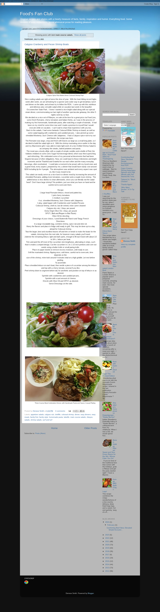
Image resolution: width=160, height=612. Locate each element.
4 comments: (60, 411)
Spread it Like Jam (114, 299)
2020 (107, 545)
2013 (107, 568)
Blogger (91, 593)
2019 (107, 548)
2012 (107, 571)
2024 (107, 522)
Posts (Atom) (40, 433)
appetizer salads (37, 414)
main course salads (78, 417)
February (111, 525)
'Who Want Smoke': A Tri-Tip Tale (127, 189)
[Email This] (74, 411)
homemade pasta (56, 417)
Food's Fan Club (36, 13)
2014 (107, 564)
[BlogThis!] (76, 411)
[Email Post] (69, 411)
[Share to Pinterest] (83, 411)
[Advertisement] (119, 69)
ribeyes (89, 417)
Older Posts (90, 428)
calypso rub (49, 414)
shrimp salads (36, 420)
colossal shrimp (68, 414)
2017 (107, 555)
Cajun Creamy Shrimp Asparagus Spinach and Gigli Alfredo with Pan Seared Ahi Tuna (128, 172)
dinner (77, 414)
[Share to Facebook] (81, 411)
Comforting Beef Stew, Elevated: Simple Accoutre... (119, 529)
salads (27, 420)
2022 (107, 538)
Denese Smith (129, 241)
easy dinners (86, 414)
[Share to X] (79, 411)
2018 (107, 551)
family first (34, 417)
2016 (107, 558)
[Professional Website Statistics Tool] (26, 584)
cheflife (57, 414)
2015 (107, 561)
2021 (107, 541)
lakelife (66, 417)
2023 (107, 535)
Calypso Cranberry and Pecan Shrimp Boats (46, 44)
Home (54, 428)
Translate (111, 131)
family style (43, 417)
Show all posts (80, 35)
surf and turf (47, 420)
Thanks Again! (126, 184)
